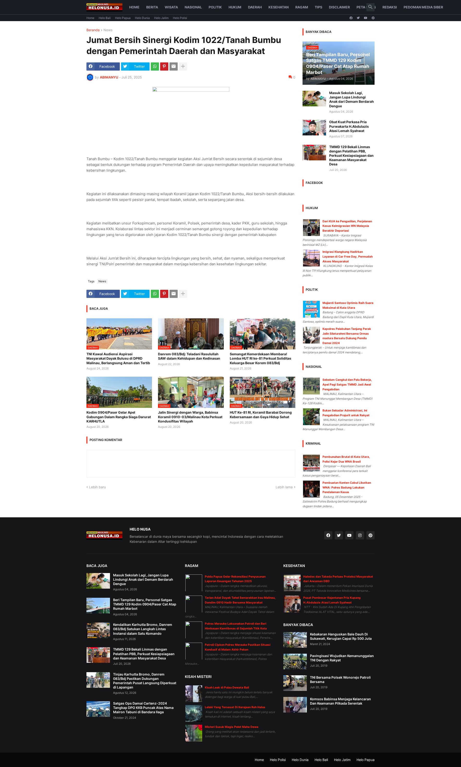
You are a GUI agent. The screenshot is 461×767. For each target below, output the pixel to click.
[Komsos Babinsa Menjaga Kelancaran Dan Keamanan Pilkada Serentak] (295, 705)
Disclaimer (339, 7)
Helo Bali (105, 18)
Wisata (171, 7)
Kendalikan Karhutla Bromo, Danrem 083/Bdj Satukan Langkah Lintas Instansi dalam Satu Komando (142, 628)
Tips (318, 7)
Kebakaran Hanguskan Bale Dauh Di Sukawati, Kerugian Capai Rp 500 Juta (341, 636)
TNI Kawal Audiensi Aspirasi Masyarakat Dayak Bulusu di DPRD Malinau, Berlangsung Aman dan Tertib (118, 358)
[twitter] (358, 18)
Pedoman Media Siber (423, 7)
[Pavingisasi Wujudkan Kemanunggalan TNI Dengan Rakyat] (295, 661)
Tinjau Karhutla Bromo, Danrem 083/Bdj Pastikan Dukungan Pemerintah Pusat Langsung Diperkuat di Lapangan (144, 680)
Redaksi (389, 7)
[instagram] (360, 535)
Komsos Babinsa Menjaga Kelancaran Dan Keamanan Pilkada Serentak (340, 701)
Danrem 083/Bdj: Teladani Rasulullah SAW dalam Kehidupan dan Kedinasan (189, 356)
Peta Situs (366, 7)
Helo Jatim (161, 18)
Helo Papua (123, 18)
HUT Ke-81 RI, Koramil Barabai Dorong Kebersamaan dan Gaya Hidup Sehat (261, 414)
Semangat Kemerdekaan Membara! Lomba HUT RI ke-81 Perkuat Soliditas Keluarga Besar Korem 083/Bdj (260, 358)
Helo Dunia (142, 18)
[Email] (174, 66)
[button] (370, 7)
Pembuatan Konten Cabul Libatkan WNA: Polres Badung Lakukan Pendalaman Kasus (346, 487)
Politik (215, 7)
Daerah (255, 7)
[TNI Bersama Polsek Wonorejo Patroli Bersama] (295, 683)
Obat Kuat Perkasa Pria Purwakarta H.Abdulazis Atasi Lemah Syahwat (349, 126)
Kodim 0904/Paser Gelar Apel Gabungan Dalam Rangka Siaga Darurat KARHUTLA (118, 416)
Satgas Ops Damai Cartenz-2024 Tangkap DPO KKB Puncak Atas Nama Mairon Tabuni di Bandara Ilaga (143, 707)
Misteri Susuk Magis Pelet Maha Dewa (231, 727)
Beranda (93, 30)
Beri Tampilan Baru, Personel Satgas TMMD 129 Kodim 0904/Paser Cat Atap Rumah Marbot (144, 604)
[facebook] (351, 18)
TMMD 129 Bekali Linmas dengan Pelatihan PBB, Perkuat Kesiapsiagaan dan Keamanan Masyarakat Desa (351, 155)
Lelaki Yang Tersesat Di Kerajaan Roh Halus (235, 707)
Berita (152, 7)
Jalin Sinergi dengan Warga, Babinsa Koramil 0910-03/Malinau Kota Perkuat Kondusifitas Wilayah (190, 416)
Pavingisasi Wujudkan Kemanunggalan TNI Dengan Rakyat (342, 658)
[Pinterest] (164, 66)
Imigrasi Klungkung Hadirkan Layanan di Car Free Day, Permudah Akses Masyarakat (347, 256)
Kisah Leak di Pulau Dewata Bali (227, 687)
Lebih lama (284, 487)
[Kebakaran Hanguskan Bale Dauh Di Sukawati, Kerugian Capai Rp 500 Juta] (295, 640)
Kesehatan (278, 7)
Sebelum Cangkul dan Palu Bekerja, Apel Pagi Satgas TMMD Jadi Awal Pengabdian (347, 384)
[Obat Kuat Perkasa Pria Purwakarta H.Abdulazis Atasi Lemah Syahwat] (314, 127)
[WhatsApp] (155, 66)
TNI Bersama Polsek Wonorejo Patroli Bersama (340, 679)
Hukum (235, 7)
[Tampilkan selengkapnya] (183, 66)
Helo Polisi (180, 18)
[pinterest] (373, 18)
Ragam (301, 7)
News (107, 30)
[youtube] (365, 18)
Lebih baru (97, 487)
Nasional (193, 7)
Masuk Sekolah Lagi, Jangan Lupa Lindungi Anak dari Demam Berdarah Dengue (351, 99)
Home (134, 7)
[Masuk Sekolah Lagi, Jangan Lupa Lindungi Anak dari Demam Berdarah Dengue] (314, 98)
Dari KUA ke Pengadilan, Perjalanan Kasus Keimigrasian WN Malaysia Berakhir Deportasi (347, 225)
